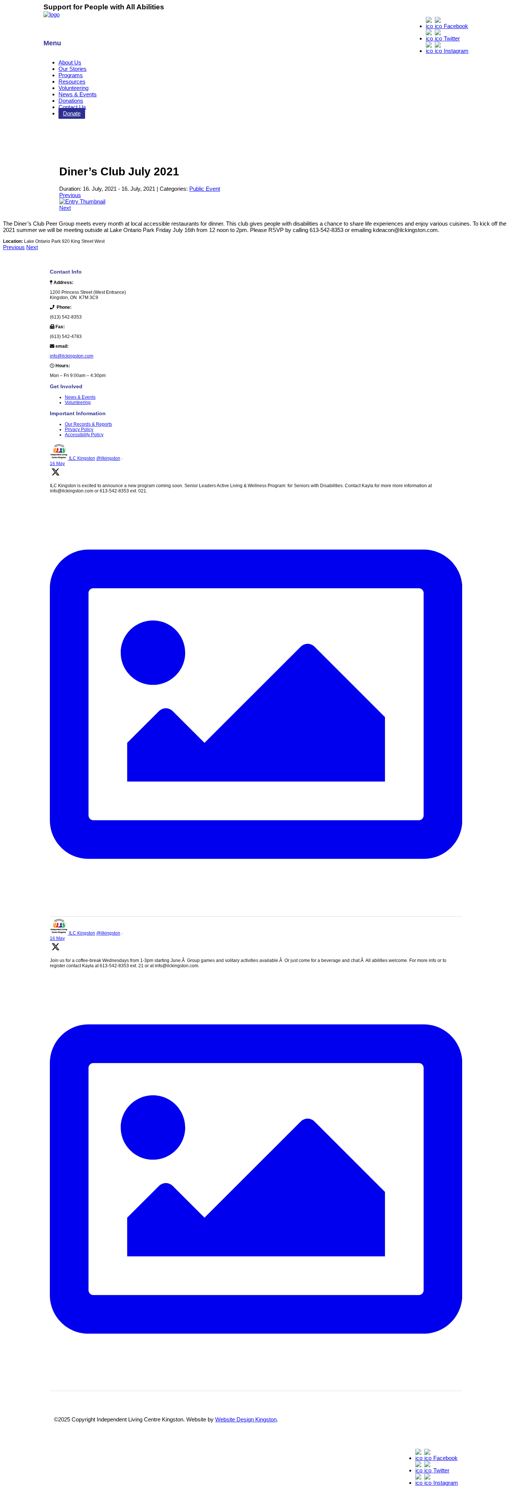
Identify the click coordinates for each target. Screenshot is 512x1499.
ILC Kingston (82, 458)
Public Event (204, 189)
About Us (69, 62)
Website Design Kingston (246, 1419)
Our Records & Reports (88, 424)
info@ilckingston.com (71, 356)
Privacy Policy (79, 429)
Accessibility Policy (84, 434)
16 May (57, 463)
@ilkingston (108, 458)
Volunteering (73, 88)
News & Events (77, 94)
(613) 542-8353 (66, 317)
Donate (72, 113)
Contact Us (72, 107)
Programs (70, 75)
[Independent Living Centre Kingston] (51, 14)
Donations (70, 100)
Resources (71, 81)
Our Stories (72, 69)
